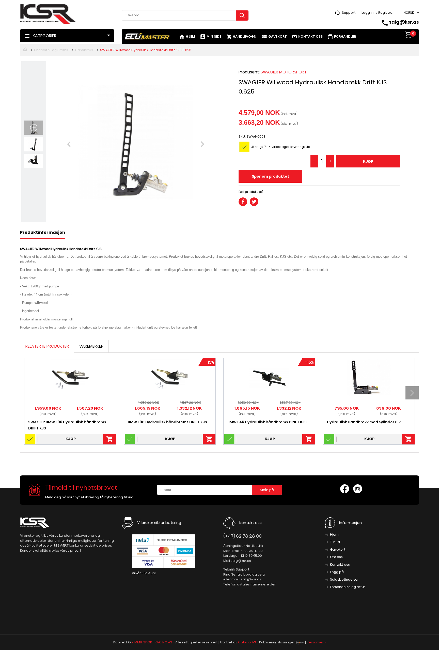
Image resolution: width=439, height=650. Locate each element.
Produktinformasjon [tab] (42, 232)
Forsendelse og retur (347, 586)
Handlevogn (244, 36)
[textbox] (185, 15)
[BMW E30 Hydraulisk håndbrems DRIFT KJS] (170, 377)
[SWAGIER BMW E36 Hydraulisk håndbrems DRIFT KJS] (70, 377)
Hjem (190, 36)
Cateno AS (247, 642)
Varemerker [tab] (91, 346)
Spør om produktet (270, 176)
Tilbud (335, 541)
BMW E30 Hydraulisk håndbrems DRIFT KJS (167, 422)
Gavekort (277, 36)
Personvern (316, 642)
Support (349, 12)
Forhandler (345, 36)
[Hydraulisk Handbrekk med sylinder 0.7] (369, 377)
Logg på (337, 571)
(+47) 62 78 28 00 (242, 536)
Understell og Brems (51, 50)
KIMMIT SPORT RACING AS (152, 642)
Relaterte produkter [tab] (47, 346)
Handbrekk (84, 50)
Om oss (336, 556)
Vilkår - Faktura (144, 573)
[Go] (242, 15)
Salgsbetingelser (344, 579)
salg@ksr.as (404, 22)
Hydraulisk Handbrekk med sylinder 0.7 (364, 422)
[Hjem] (25, 49)
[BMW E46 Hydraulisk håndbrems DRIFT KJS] (269, 377)
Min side (214, 36)
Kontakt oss (310, 36)
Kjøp (368, 161)
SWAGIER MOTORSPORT (284, 72)
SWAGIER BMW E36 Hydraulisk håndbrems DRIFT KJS (67, 425)
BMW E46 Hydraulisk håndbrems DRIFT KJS (267, 422)
